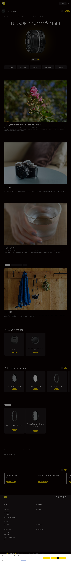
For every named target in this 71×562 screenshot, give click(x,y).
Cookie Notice (23, 560)
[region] (35, 558)
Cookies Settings (46, 557)
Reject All (54, 557)
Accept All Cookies (62, 557)
